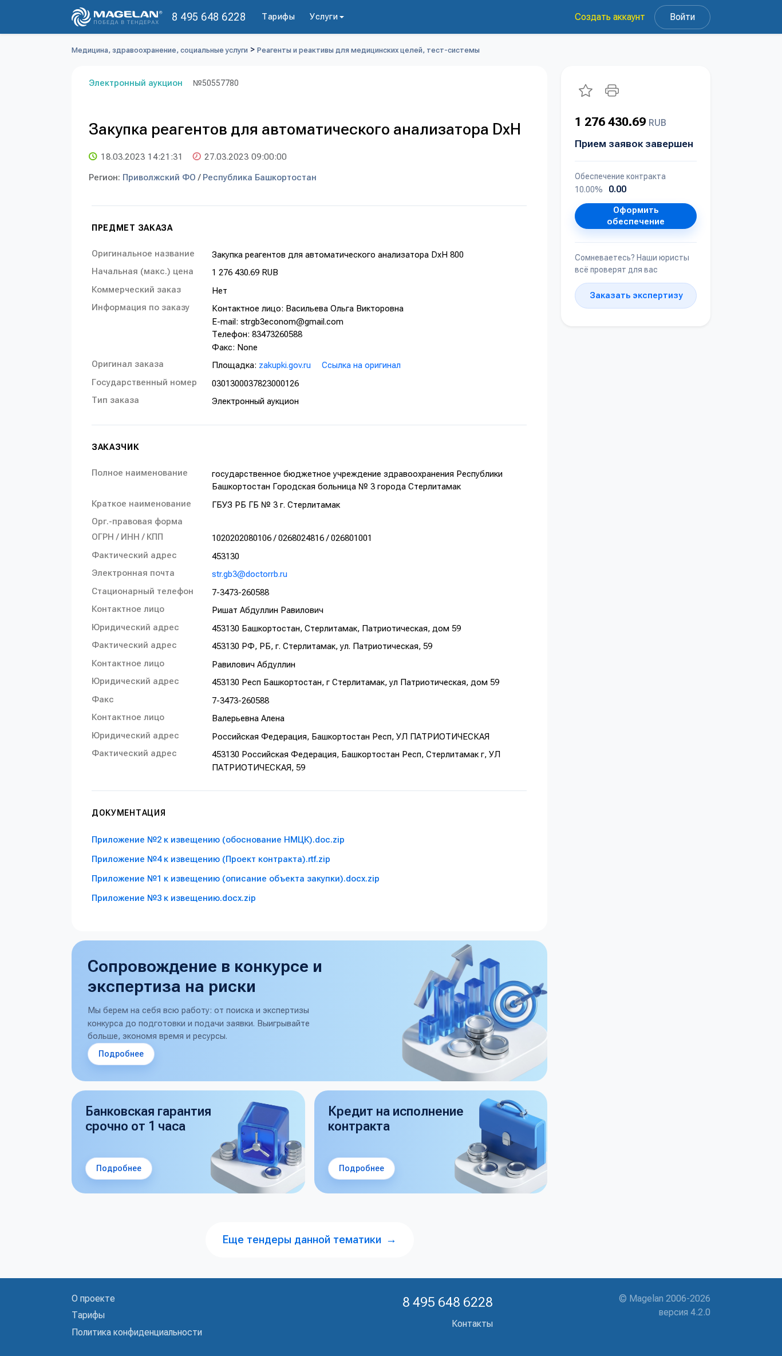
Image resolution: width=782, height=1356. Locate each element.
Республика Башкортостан (260, 177)
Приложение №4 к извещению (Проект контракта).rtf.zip (211, 859)
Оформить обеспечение (636, 216)
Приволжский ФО (159, 177)
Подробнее (121, 1053)
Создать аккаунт (610, 16)
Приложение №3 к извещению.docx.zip (174, 898)
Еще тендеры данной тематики (310, 1239)
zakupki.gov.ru (285, 365)
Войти (682, 16)
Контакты (472, 1323)
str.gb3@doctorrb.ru (249, 574)
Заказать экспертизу (636, 295)
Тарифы (278, 16)
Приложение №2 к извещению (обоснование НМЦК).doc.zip (218, 840)
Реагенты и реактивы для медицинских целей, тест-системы (368, 50)
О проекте (93, 1298)
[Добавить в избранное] (586, 90)
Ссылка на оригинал (361, 365)
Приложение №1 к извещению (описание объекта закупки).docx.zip (236, 878)
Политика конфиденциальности (137, 1332)
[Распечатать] (612, 90)
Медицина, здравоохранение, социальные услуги (160, 50)
